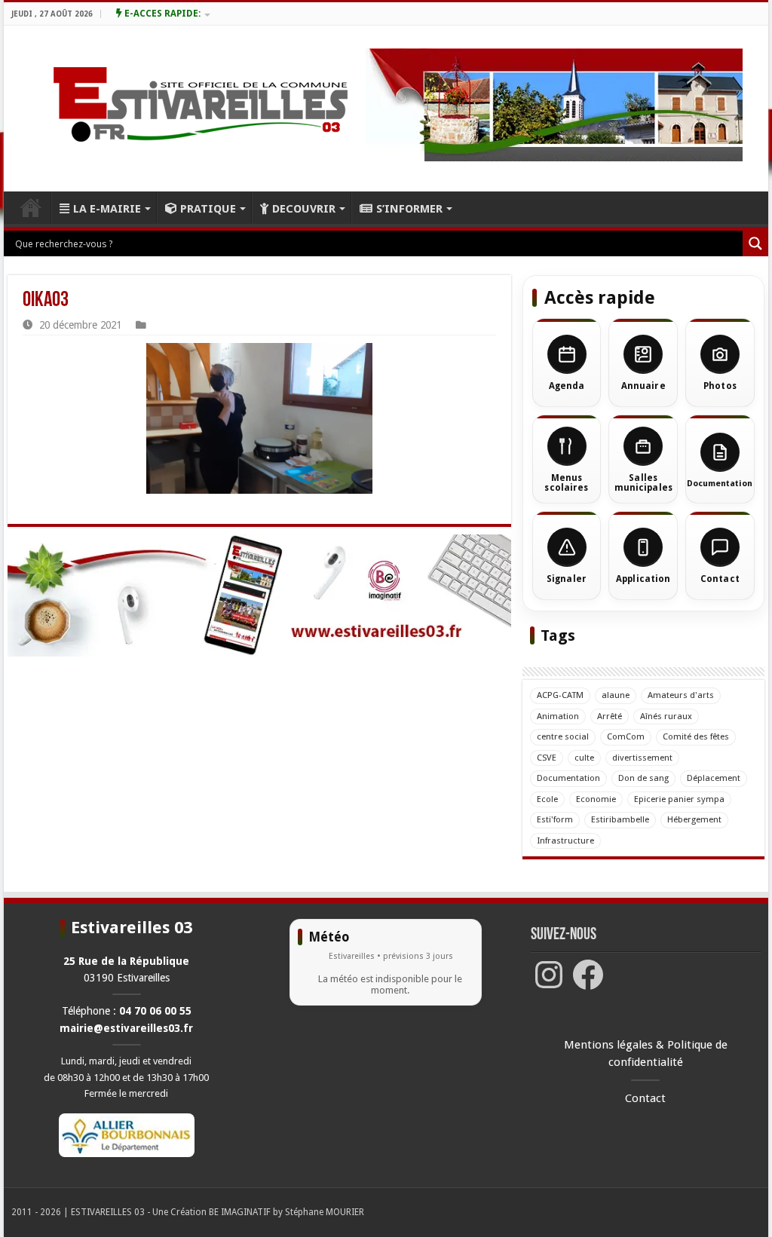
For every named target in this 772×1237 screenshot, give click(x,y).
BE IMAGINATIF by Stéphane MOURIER (286, 1212)
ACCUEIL (31, 207)
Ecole (547, 799)
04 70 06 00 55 (155, 1011)
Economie (596, 799)
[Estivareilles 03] (259, 595)
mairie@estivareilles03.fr (126, 1028)
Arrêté (609, 716)
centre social (563, 736)
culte (584, 757)
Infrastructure (565, 840)
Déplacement (713, 778)
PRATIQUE (208, 209)
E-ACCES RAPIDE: (161, 13)
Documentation (568, 778)
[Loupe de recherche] (755, 243)
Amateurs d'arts (681, 695)
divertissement (642, 757)
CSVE (546, 757)
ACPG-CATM (560, 695)
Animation (558, 716)
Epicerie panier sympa (679, 799)
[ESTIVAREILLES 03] (183, 108)
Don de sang (643, 778)
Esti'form (555, 819)
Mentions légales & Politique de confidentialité (646, 1053)
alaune (616, 695)
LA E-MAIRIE (107, 209)
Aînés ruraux (666, 716)
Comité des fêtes (696, 736)
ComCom (626, 736)
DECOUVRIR (303, 209)
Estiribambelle (620, 819)
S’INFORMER (409, 209)
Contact (645, 1098)
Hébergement (694, 819)
